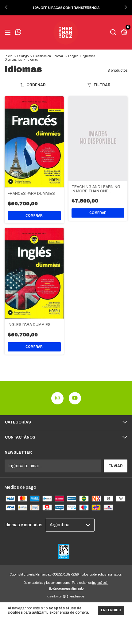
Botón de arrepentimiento (66, 588)
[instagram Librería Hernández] (57, 398)
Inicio (8, 56)
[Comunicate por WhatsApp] (18, 33)
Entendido (111, 610)
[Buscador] (113, 32)
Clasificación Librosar (48, 56)
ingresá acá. (100, 582)
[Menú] (9, 32)
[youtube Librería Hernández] (75, 398)
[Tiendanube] (66, 597)
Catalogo (23, 56)
